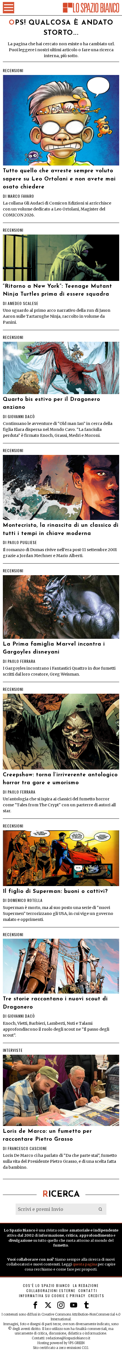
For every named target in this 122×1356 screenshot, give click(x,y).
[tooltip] (35, 1305)
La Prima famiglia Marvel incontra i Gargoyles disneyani (54, 648)
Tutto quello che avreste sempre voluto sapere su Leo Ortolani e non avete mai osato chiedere (59, 179)
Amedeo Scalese (23, 303)
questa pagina (85, 1264)
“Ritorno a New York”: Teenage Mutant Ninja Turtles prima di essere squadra (57, 290)
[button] (100, 1209)
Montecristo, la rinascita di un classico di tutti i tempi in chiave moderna (61, 529)
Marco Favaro (21, 196)
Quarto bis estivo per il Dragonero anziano (51, 404)
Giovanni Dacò (21, 416)
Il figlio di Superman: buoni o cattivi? (55, 891)
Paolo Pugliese (22, 542)
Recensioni (13, 70)
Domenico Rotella (25, 900)
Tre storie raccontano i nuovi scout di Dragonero (55, 1003)
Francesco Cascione (27, 1148)
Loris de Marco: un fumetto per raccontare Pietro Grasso (47, 1135)
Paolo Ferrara (21, 661)
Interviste (13, 1050)
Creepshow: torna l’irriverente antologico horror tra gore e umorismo (60, 779)
